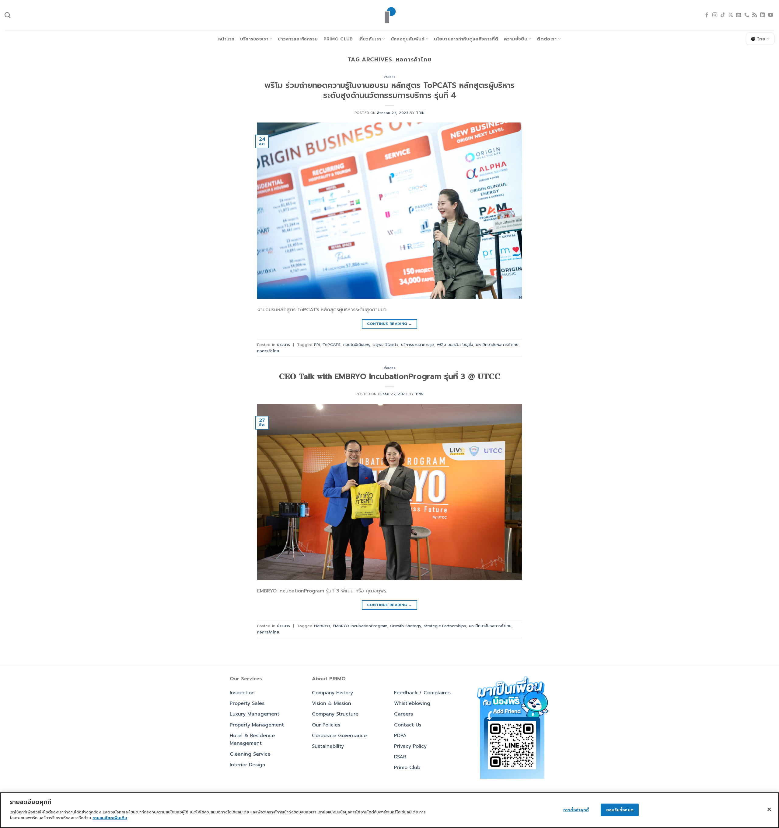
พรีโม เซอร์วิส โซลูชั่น (455, 344)
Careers (403, 714)
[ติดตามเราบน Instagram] (714, 15)
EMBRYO (322, 626)
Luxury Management (254, 714)
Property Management (257, 725)
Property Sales (247, 703)
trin (420, 113)
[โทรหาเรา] (746, 15)
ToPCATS (332, 344)
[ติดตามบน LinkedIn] (762, 15)
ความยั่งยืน (515, 39)
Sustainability (328, 746)
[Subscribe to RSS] (754, 15)
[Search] (7, 15)
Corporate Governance (339, 735)
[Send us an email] (738, 15)
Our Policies (326, 725)
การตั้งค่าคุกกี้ (576, 809)
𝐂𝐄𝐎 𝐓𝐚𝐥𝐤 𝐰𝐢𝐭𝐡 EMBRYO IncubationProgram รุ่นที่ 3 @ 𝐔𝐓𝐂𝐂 (389, 376)
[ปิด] (769, 809)
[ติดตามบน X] (730, 15)
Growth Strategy (405, 626)
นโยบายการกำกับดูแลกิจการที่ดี (466, 39)
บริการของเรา (254, 39)
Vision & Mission (331, 703)
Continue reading (389, 323)
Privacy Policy (410, 746)
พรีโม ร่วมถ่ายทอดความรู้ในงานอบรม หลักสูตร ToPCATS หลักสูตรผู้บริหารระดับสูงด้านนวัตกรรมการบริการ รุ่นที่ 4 (389, 90)
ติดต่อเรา (547, 39)
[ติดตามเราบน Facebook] (706, 15)
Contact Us (407, 725)
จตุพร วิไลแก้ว (385, 344)
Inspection (242, 692)
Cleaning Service (250, 754)
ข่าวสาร (389, 76)
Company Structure (335, 714)
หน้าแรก (226, 39)
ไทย (761, 39)
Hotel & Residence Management (252, 739)
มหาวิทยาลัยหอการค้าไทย (497, 344)
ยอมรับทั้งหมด (620, 809)
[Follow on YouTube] (770, 15)
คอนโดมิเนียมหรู (356, 344)
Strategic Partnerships (445, 626)
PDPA (400, 735)
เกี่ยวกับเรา (369, 39)
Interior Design (247, 764)
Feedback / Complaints (422, 692)
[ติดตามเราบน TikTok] (722, 15)
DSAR (400, 757)
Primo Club (338, 39)
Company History (332, 692)
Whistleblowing (412, 703)
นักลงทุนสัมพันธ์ (407, 39)
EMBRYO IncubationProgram (360, 626)
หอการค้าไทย (268, 351)
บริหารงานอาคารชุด (417, 344)
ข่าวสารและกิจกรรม (298, 39)
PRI (317, 344)
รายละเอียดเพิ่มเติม (110, 818)
